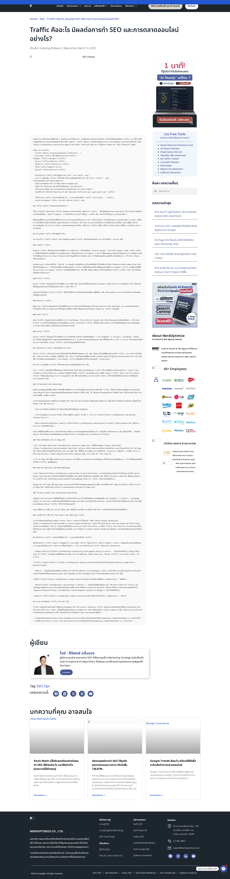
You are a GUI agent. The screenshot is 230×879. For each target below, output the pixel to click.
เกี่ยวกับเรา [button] (129, 6)
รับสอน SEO (127, 873)
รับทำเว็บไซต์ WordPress (146, 873)
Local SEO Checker (169, 162)
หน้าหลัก (59, 6)
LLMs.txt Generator (170, 172)
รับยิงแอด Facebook (188, 873)
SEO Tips (43, 686)
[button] (56, 694)
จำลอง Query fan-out (171, 152)
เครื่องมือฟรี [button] (99, 6)
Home (33, 19)
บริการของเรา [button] (72, 6)
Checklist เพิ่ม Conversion (173, 155)
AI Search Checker (169, 148)
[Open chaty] (223, 868)
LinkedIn (66, 672)
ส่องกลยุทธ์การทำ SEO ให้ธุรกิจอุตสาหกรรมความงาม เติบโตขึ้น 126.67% (109, 765)
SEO (42, 19)
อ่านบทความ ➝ (40, 795)
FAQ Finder (166, 165)
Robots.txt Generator (171, 169)
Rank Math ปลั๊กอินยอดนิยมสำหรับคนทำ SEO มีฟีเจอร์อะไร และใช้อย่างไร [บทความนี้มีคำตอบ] (56, 765)
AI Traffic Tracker (169, 158)
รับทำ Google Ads (167, 873)
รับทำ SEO (97, 873)
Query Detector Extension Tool (176, 145)
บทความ (87, 6)
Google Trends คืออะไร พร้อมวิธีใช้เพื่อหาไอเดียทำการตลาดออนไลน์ (173, 763)
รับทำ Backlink (111, 873)
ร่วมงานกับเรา (116, 6)
